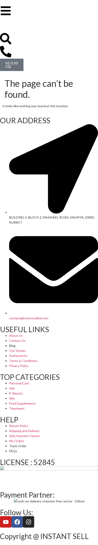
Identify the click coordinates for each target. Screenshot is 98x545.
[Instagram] (28, 522)
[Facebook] (17, 522)
